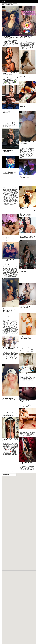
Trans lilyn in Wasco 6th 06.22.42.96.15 (25, 374)
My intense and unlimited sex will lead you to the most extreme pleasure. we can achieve (10, 309)
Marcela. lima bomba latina (26, 36)
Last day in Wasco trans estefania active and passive (10, 110)
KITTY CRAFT (4, 1)
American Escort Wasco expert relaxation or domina (10, 169)
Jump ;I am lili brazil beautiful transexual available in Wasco (26, 336)
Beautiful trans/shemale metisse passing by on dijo (27, 104)
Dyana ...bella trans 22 (25, 207)
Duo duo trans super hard (8, 259)
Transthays (22, 429)
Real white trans (23, 176)
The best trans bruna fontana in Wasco (10, 73)
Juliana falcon (23, 270)
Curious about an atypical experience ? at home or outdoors (10, 37)
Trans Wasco (5, 236)
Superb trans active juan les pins (10, 397)
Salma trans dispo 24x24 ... (26, 400)
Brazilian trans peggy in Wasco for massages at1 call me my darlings (10, 439)
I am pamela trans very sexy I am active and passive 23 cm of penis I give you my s (10, 348)
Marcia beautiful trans (8, 150)
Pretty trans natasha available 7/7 (27, 75)
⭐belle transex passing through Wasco (27, 142)
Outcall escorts (4, 3)
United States (10, 3)
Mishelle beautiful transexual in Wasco (27, 463)
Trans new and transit (25, 306)
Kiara (21, 233)
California (15, 3)
